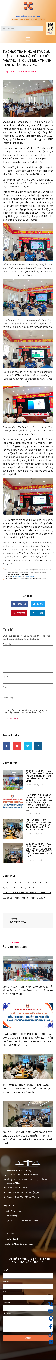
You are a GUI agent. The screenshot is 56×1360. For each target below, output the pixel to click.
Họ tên (6, 1270)
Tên (5, 677)
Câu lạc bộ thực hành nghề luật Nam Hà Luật (23, 898)
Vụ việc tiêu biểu (10, 887)
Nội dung (7, 1313)
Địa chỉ (6, 1281)
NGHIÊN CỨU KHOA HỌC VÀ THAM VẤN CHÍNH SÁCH (27, 892)
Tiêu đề (6, 1302)
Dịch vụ (30, 882)
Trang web (8, 698)
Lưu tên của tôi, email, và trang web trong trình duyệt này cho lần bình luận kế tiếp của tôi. (26, 711)
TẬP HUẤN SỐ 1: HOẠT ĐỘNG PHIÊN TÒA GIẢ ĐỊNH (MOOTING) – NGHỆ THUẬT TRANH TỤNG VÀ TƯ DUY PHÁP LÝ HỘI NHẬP (39, 825)
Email (6, 687)
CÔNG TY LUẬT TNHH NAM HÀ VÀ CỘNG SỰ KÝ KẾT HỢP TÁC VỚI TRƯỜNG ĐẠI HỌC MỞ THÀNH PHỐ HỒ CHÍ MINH (39, 776)
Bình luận (8, 644)
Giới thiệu (18, 882)
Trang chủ (7, 882)
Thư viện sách (26, 887)
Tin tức (42, 882)
